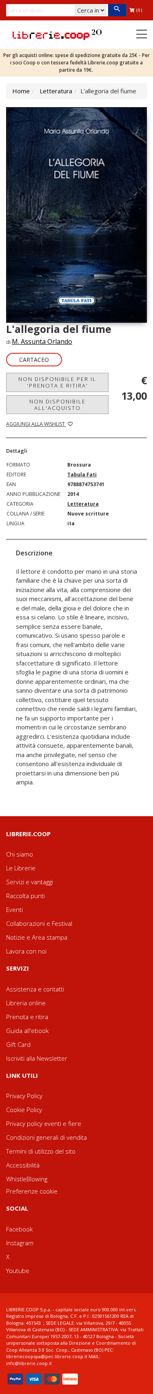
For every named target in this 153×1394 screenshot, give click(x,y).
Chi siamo (19, 854)
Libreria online (26, 1003)
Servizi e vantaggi (29, 882)
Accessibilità (23, 1165)
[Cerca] (117, 10)
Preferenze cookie (32, 1191)
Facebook (19, 1229)
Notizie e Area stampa (36, 937)
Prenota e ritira (27, 1017)
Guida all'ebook (27, 1030)
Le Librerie (20, 868)
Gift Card (18, 1044)
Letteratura (56, 91)
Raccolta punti (25, 896)
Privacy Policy (24, 1096)
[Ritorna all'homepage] (57, 34)
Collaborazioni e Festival (39, 923)
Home (21, 91)
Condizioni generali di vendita (46, 1137)
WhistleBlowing (26, 1179)
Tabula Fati (82, 474)
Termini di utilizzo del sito (40, 1151)
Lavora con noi (26, 951)
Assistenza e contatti (35, 989)
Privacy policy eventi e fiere (43, 1123)
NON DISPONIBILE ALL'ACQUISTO (57, 405)
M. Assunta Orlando (42, 341)
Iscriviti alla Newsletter (36, 1058)
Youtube (17, 1270)
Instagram (19, 1243)
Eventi (14, 909)
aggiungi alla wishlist (36, 424)
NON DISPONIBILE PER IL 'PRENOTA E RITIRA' (57, 382)
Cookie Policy (24, 1110)
